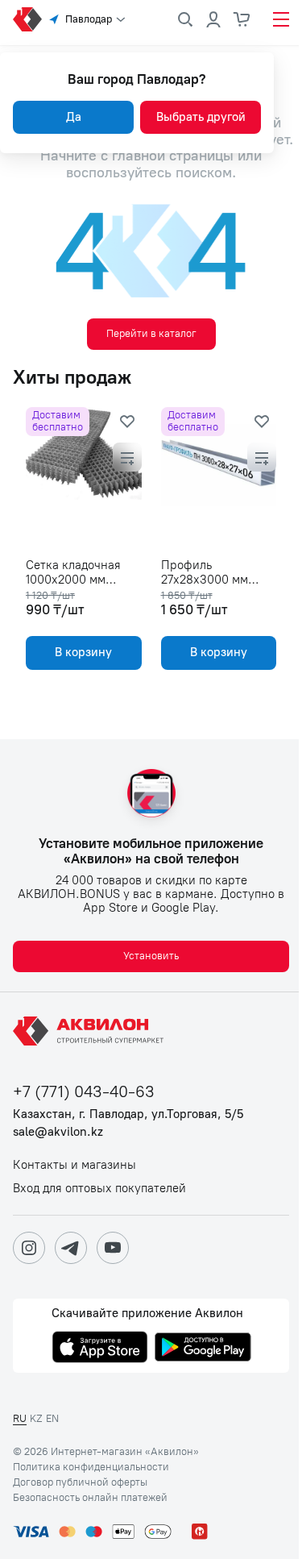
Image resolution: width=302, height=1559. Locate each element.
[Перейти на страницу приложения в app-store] (100, 1348)
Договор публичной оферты (80, 1482)
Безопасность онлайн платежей (90, 1497)
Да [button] (73, 117)
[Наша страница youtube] (113, 1248)
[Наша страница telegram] (71, 1248)
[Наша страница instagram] (29, 1248)
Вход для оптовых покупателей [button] (99, 1188)
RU (20, 1418)
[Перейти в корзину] (242, 19)
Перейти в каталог (151, 333)
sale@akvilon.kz (58, 1132)
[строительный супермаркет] (27, 19)
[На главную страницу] (91, 1031)
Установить (151, 956)
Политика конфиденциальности (91, 1467)
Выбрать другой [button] (201, 117)
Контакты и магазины (74, 1165)
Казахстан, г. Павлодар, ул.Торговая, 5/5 (128, 1114)
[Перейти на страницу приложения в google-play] (203, 1348)
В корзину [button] (83, 652)
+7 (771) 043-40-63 (84, 1092)
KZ (36, 1418)
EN (52, 1418)
